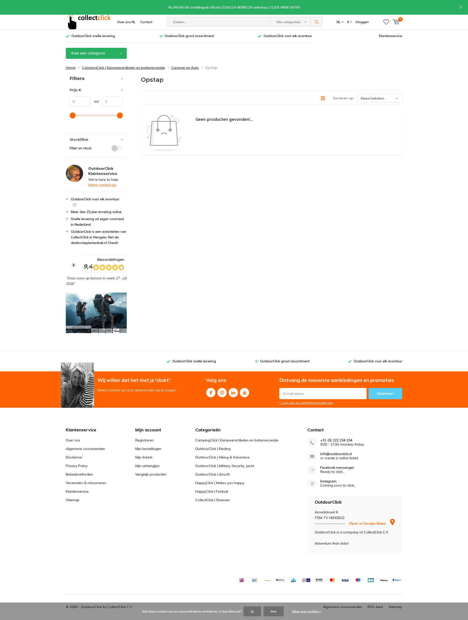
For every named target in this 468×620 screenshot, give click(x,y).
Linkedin (233, 392)
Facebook (210, 392)
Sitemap (72, 500)
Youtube (244, 392)
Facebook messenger (337, 468)
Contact (146, 22)
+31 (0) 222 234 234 (336, 440)
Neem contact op (102, 185)
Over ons (73, 440)
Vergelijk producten (150, 474)
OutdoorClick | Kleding (213, 449)
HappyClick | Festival (211, 491)
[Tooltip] (75, 205)
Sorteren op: (343, 98)
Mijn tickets (144, 457)
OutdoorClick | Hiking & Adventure (222, 457)
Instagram (222, 392)
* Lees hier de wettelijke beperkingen (306, 403)
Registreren (144, 440)
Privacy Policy (77, 466)
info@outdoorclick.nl (336, 454)
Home (71, 67)
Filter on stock (80, 148)
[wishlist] (386, 22)
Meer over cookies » (306, 611)
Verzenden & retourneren (86, 483)
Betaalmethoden (79, 474)
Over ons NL (126, 22)
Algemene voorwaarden (85, 449)
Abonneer (385, 393)
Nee (273, 611)
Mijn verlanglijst (147, 466)
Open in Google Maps (368, 523)
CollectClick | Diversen (212, 500)
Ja (252, 611)
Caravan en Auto (185, 67)
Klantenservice (390, 36)
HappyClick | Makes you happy (219, 483)
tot (94, 101)
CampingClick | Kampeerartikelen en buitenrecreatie (123, 67)
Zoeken (316, 22)
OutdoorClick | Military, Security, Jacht (224, 466)
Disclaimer (74, 457)
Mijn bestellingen (148, 449)
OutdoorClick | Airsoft (212, 474)
